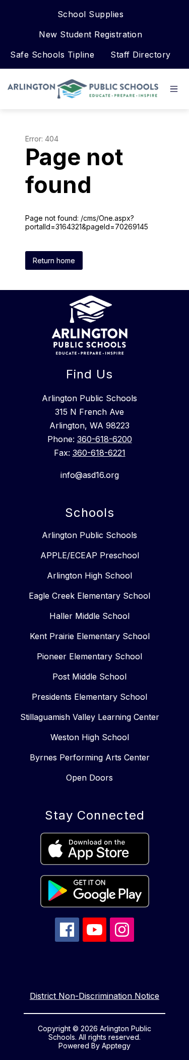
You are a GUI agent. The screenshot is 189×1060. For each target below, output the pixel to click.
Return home (54, 260)
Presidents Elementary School (89, 697)
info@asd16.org (89, 475)
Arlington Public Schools (89, 535)
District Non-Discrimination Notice (94, 996)
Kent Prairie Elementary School (90, 636)
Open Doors (89, 778)
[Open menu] (173, 89)
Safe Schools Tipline (52, 55)
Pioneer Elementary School (89, 656)
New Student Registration (90, 34)
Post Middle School (89, 676)
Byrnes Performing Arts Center (90, 757)
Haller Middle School (89, 616)
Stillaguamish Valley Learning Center (89, 717)
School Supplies (90, 14)
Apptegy (116, 1045)
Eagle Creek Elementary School (89, 596)
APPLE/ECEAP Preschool (89, 555)
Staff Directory (140, 55)
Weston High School (89, 737)
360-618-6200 (104, 439)
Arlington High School (89, 575)
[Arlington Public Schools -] (85, 89)
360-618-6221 (99, 453)
